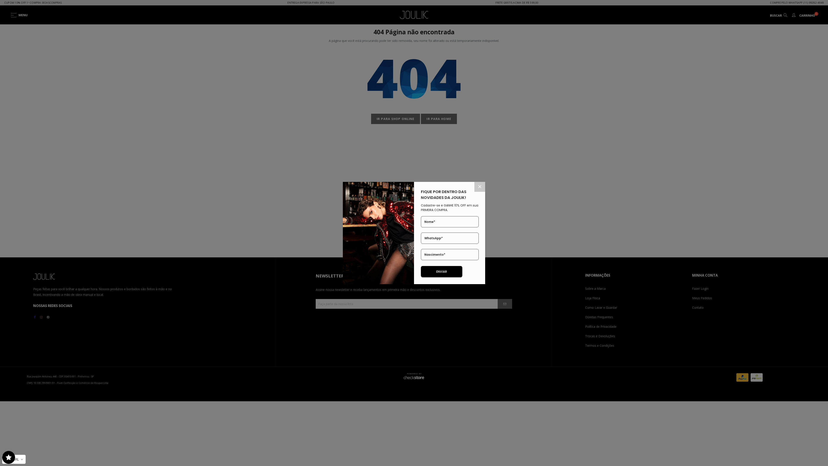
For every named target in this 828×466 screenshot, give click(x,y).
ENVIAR (441, 271)
